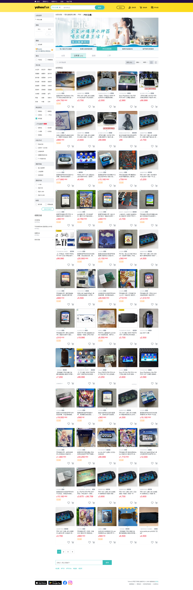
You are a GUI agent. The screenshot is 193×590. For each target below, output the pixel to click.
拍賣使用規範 (147, 584)
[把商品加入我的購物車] (72, 107)
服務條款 (131, 584)
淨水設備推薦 (106, 49)
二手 (109, 55)
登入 (120, 7)
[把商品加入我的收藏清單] (68, 107)
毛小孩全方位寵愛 (66, 49)
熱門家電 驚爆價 (148, 49)
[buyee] (44, 50)
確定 (49, 34)
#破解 (75, 568)
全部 (63, 55)
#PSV (63, 568)
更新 (156, 581)
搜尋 (107, 562)
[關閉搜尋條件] (60, 7)
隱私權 (139, 584)
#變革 (80, 568)
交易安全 (155, 584)
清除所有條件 (48, 209)
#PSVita (68, 568)
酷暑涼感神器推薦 (86, 49)
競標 (93, 55)
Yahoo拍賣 (42, 7)
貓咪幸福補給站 (127, 49)
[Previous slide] (57, 80)
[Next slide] (73, 80)
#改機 (57, 568)
